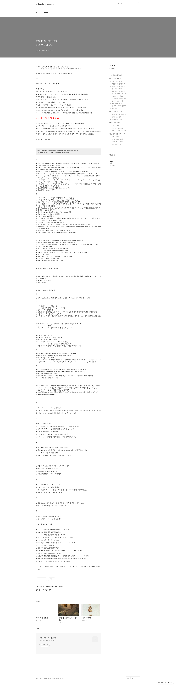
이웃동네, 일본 (117, 96)
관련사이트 (130, 678)
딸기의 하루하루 (118, 137)
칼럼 (114, 108)
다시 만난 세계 (117, 89)
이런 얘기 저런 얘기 (117, 134)
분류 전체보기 (115, 75)
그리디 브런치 (131, 675)
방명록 (46, 12)
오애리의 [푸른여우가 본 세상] (133, 666)
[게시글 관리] (45, 579)
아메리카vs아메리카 (119, 106)
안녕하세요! (112, 68)
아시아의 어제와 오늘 (119, 94)
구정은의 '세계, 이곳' (119, 86)
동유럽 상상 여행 (118, 117)
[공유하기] (42, 579)
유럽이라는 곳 (117, 101)
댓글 (37, 629)
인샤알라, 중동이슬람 (119, 99)
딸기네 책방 (114, 123)
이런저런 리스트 (117, 128)
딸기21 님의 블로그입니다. (48, 640)
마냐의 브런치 (131, 671)
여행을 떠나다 (117, 142)
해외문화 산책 (117, 119)
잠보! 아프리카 (117, 103)
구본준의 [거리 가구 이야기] (133, 660)
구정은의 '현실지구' (118, 84)
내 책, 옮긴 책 (117, 126)
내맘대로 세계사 (115, 112)
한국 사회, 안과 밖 (118, 91)
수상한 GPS (117, 81)
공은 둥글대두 (117, 144)
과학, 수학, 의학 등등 (119, 130)
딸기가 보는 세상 (116, 79)
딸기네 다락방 (117, 139)
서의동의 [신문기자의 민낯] (133, 653)
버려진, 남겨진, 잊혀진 (119, 115)
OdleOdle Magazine (45, 4)
